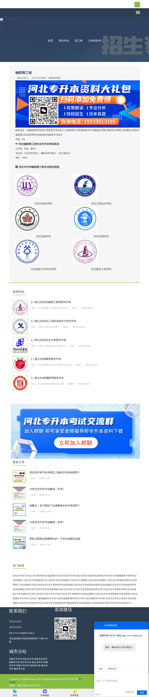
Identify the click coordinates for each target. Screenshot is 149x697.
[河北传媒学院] (43, 218)
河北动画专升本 (101, 603)
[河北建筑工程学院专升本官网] (20, 307)
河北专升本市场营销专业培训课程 (113, 594)
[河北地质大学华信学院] (43, 251)
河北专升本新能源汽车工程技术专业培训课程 (47, 580)
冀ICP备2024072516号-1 (29, 685)
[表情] (97, 675)
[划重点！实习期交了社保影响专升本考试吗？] (19, 509)
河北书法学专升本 (70, 589)
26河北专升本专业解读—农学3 (46, 522)
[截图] (112, 675)
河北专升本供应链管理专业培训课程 (93, 585)
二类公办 (37, 302)
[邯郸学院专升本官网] (20, 364)
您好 (101, 668)
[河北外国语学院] (43, 186)
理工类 (78, 40)
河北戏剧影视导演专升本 (71, 598)
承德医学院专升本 (53, 378)
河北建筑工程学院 (101, 269)
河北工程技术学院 (101, 203)
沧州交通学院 (101, 236)
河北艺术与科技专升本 (32, 603)
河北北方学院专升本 (54, 340)
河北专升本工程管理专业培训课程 (56, 585)
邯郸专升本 (14, 662)
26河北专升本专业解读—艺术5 (46, 489)
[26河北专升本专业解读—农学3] (19, 526)
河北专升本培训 (71, 575)
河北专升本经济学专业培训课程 (42, 589)
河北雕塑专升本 (28, 585)
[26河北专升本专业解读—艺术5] (19, 493)
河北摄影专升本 (26, 594)
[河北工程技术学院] (101, 186)
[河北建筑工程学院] (101, 251)
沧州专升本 (35, 665)
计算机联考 (94, 40)
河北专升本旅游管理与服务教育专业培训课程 (68, 603)
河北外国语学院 (43, 203)
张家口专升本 (22, 665)
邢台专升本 (26, 662)
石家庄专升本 (15, 659)
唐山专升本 (37, 662)
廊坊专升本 (19, 668)
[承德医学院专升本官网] (20, 383)
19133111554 (55, 78)
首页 (50, 40)
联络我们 (112, 668)
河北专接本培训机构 (92, 575)
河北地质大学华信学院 (43, 269)
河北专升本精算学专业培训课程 (78, 594)
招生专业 (64, 40)
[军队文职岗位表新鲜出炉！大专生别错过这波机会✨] (19, 543)
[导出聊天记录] (145, 675)
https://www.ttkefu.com (132, 635)
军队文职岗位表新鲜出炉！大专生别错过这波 (54, 538)
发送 (142, 692)
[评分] (102, 675)
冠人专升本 (33, 575)
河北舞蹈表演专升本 (92, 589)
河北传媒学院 (43, 236)
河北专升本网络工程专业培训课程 (88, 580)
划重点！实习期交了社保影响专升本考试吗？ (54, 505)
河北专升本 (18, 575)
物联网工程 (23, 73)
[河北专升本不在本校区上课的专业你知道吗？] (19, 476)
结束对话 (129, 692)
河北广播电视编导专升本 (44, 598)
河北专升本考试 (120, 603)
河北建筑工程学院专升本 (57, 302)
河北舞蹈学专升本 (95, 598)
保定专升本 (28, 659)
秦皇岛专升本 (40, 659)
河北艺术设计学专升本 (48, 594)
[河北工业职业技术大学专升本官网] (20, 326)
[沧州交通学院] (101, 218)
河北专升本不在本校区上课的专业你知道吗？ (54, 472)
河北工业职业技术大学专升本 (59, 321)
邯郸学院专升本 (52, 359)
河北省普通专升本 (51, 575)
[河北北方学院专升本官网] (20, 345)
